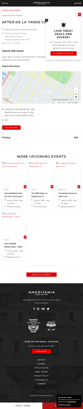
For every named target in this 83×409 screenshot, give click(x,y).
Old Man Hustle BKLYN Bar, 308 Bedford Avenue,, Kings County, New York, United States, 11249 (19, 112)
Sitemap (41, 364)
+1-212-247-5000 (5, 3)
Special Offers (23, 406)
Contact (41, 360)
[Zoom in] (76, 86)
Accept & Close (64, 405)
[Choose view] (76, 97)
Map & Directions (11, 66)
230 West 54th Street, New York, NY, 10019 (41, 300)
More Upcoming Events (41, 157)
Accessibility (41, 380)
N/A (6, 120)
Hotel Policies (41, 368)
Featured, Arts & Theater (12, 16)
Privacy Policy (41, 376)
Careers (41, 384)
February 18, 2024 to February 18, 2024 (21, 30)
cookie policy (71, 402)
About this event (13, 51)
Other (6, 189)
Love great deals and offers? (63, 34)
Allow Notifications (63, 53)
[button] (17, 37)
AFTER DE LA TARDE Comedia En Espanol (40, 22)
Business (62, 189)
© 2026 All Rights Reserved (41, 396)
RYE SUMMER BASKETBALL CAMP (13, 245)
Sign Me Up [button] (43, 351)
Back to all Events (12, 10)
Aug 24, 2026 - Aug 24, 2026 (15, 202)
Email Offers (41, 372)
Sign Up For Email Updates (41, 342)
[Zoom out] (76, 91)
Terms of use (61, 102)
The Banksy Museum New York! (67, 194)
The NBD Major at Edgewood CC (39, 194)
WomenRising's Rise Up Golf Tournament (13, 194)
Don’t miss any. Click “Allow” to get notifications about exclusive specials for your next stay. (63, 45)
